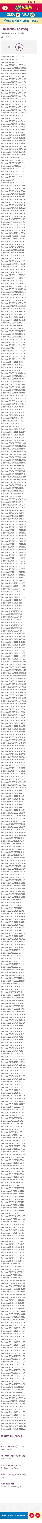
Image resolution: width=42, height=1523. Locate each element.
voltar (8, 53)
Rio (30, 2)
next (29, 53)
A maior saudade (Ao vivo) (12, 1446)
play (18, 53)
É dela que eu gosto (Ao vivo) (13, 1474)
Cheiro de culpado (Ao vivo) (13, 1456)
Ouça (11, 15)
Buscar (5, 8)
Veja (25, 15)
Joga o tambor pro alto (10, 1465)
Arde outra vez (7, 1484)
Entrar (37, 2)
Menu (38, 8)
